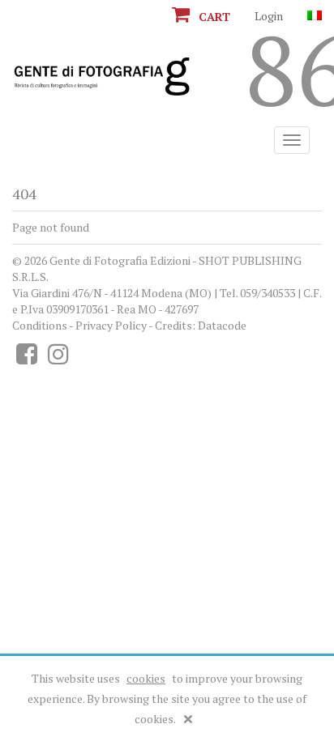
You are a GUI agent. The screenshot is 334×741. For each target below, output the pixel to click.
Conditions (39, 325)
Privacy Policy (111, 325)
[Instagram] (58, 358)
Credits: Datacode (200, 325)
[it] (314, 15)
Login (269, 15)
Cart (212, 16)
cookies (145, 678)
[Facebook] (26, 358)
